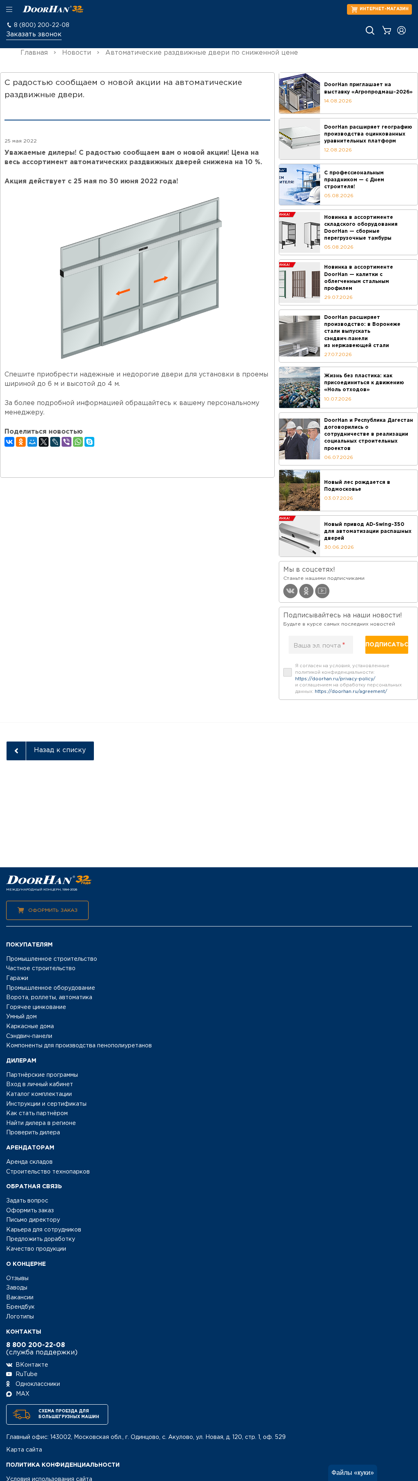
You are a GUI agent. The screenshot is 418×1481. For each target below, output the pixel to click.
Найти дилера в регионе (41, 1123)
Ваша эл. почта (319, 645)
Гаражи (17, 978)
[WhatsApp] (78, 442)
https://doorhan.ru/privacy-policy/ (335, 679)
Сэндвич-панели (29, 1036)
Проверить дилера (33, 1132)
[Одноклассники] (21, 442)
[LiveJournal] (55, 442)
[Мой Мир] (32, 442)
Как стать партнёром (37, 1113)
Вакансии (19, 1297)
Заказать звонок (34, 34)
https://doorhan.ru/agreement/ (351, 692)
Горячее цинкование (36, 1007)
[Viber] (66, 442)
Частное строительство (41, 968)
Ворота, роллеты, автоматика (49, 997)
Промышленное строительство (51, 959)
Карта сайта (24, 1450)
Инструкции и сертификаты (46, 1104)
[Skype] (89, 442)
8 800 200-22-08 (35, 1345)
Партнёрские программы (42, 1075)
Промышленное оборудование (50, 988)
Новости (76, 53)
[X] (44, 442)
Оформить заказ (53, 910)
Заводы (16, 1287)
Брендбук (20, 1307)
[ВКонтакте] (9, 442)
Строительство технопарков (48, 1171)
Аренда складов (29, 1162)
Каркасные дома (30, 1026)
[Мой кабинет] (401, 30)
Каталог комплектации (39, 1094)
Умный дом (21, 1016)
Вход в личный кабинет (39, 1084)
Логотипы (20, 1316)
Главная (34, 53)
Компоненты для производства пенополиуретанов (79, 1045)
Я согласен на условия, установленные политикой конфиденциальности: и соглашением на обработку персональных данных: (348, 679)
